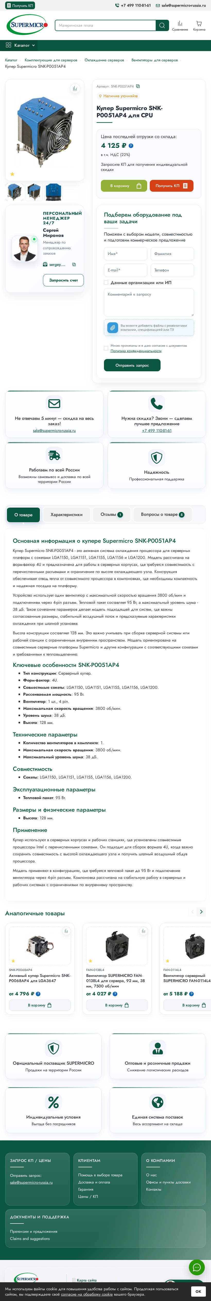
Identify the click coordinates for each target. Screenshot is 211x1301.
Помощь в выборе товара (100, 1175)
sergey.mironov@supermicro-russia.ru (58, 264)
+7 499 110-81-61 (136, 5)
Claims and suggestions (30, 1238)
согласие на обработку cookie (87, 1294)
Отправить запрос (132, 365)
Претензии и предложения (33, 1231)
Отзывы (111, 514)
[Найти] (162, 25)
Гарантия (85, 1189)
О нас (151, 1175)
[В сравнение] (66, 931)
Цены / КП (88, 1196)
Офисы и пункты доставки (168, 1182)
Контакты (153, 1189)
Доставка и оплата (94, 1182)
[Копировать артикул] (138, 87)
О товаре (23, 514)
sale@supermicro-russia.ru (184, 5)
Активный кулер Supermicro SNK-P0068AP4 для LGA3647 (39, 978)
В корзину (119, 186)
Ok (198, 1291)
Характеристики (67, 514)
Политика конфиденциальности (136, 350)
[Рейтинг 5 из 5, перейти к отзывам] (12, 174)
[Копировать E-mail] (74, 264)
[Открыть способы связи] (197, 1267)
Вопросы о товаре (162, 514)
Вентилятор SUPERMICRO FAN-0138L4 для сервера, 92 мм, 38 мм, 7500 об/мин (115, 981)
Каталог (21, 45)
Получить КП (22, 5)
